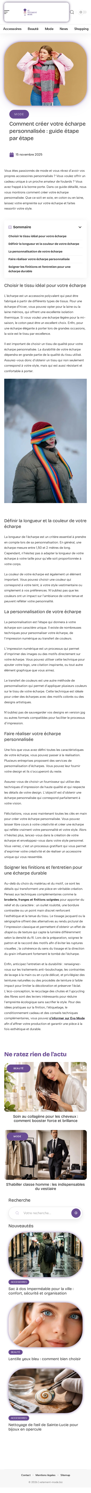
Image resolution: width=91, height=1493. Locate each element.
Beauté (19, 1068)
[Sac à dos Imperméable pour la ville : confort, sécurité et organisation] (45, 1254)
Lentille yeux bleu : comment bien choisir (44, 1359)
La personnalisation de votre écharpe (35, 251)
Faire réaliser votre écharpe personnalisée (39, 259)
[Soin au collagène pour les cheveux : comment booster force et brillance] (45, 1087)
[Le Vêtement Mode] (30, 12)
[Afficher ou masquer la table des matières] (57, 227)
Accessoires (19, 1282)
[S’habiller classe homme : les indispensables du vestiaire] (45, 1155)
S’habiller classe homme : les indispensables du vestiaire (45, 1186)
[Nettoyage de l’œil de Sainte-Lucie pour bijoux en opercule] (45, 1390)
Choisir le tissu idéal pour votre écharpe (37, 236)
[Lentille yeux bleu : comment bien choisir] (45, 1325)
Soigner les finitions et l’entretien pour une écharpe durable (39, 269)
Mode (19, 114)
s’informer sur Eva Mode (67, 1018)
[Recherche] (72, 12)
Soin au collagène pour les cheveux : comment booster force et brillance (45, 1118)
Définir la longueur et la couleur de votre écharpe (43, 244)
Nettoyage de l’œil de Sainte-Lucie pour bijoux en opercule (43, 1427)
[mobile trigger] (7, 12)
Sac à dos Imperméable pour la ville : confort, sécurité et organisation (40, 1291)
